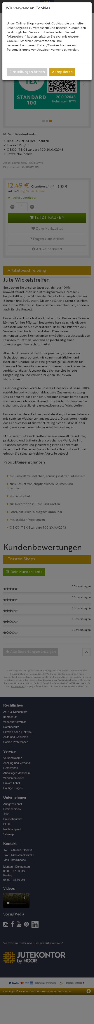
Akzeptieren (62, 72)
